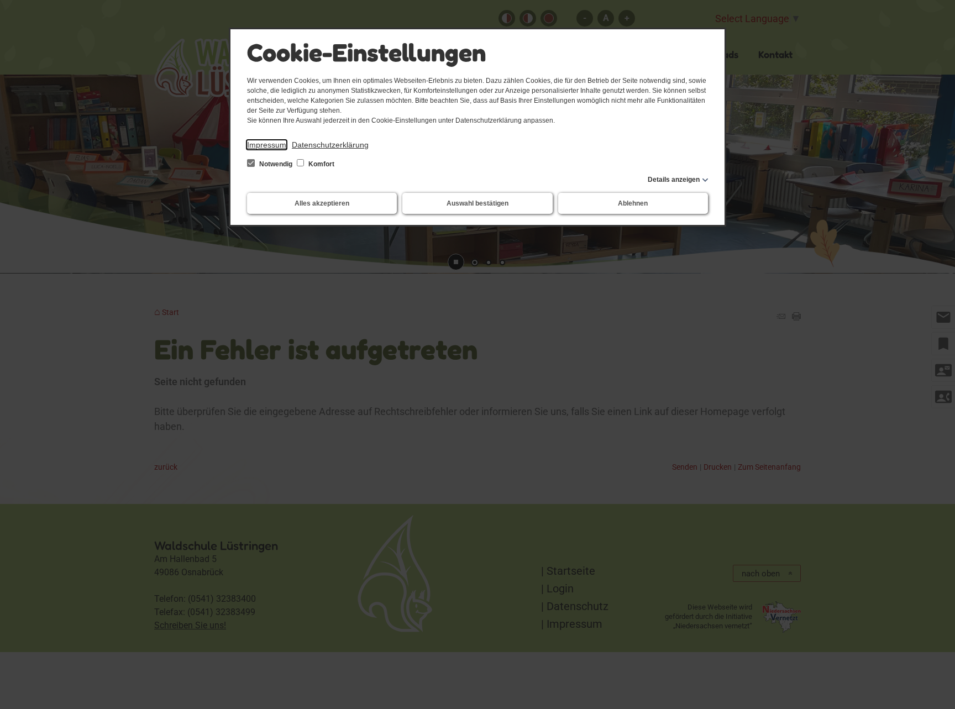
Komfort (320, 164)
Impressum (266, 144)
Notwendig (276, 164)
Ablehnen (633, 203)
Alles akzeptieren (322, 203)
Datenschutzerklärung (330, 144)
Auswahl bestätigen (477, 203)
